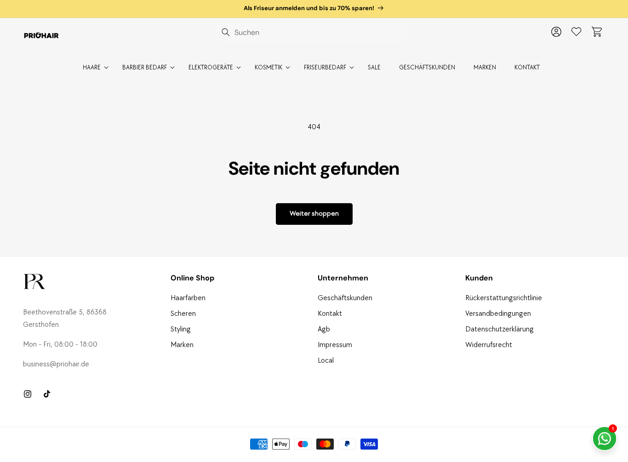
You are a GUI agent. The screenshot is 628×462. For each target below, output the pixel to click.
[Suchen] (226, 32)
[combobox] (312, 32)
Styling (181, 329)
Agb (324, 329)
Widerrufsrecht (488, 345)
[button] (597, 32)
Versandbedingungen (498, 313)
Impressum (335, 345)
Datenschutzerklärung (499, 329)
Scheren (183, 313)
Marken (182, 345)
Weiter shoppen (314, 213)
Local (326, 360)
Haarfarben (188, 298)
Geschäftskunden (345, 298)
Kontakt (330, 313)
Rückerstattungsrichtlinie (503, 298)
